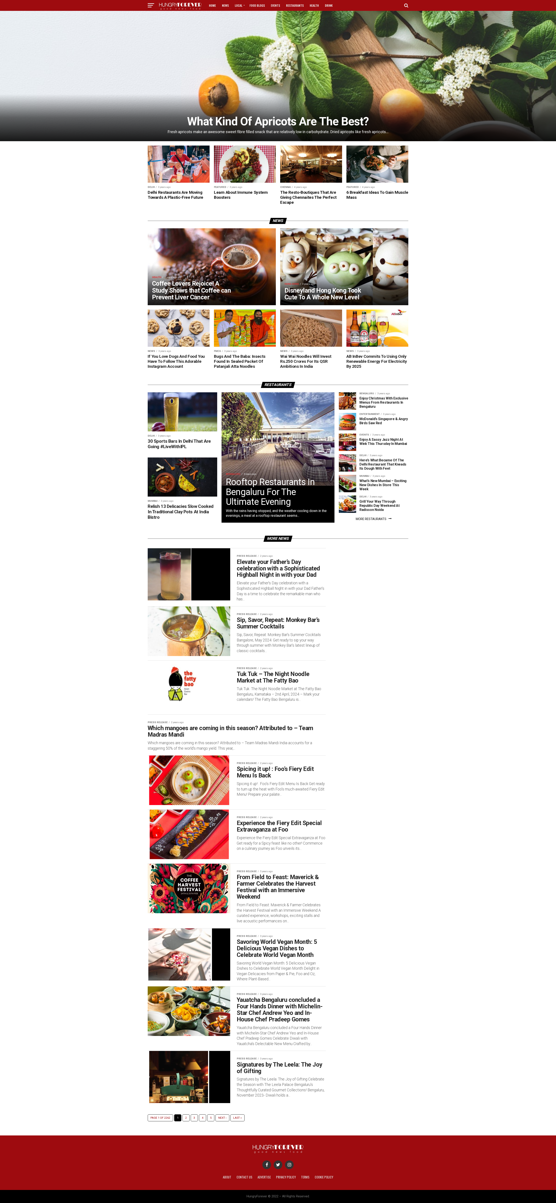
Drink (329, 5)
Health (314, 5)
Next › (222, 1117)
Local (238, 5)
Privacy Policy (286, 1177)
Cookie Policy (324, 1177)
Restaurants (295, 5)
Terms (305, 1177)
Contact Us (244, 1177)
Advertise (264, 1177)
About (227, 1177)
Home (212, 5)
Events (275, 5)
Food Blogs (257, 5)
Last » (237, 1117)
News (225, 5)
